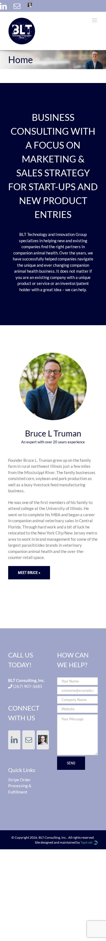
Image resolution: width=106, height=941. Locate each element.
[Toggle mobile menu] (95, 20)
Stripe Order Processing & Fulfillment (20, 785)
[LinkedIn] (2, 5)
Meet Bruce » (29, 572)
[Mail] (28, 739)
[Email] (16, 5)
